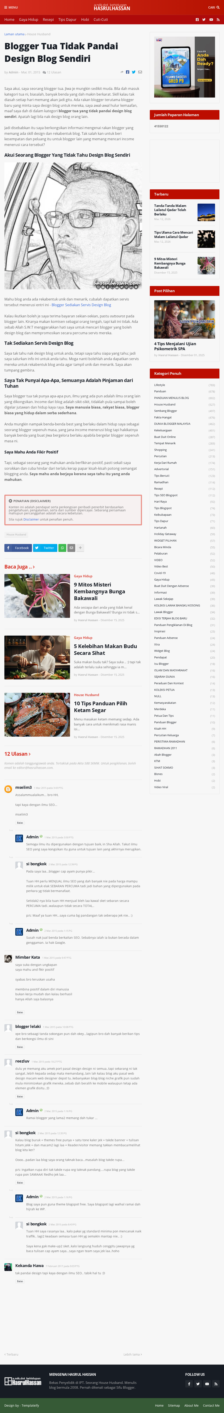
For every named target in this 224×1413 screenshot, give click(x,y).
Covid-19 (184, 573)
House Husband (39, 34)
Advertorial (184, 469)
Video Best (184, 566)
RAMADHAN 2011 (184, 748)
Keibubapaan (184, 515)
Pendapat (184, 657)
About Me (191, 1405)
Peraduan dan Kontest (184, 683)
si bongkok (36, 863)
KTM (184, 761)
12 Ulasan (54, 72)
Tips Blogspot (184, 508)
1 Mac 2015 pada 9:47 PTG (56, 957)
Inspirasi (184, 631)
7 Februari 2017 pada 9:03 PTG (63, 1266)
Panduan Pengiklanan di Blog (184, 625)
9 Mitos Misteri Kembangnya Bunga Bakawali (99, 591)
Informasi (184, 592)
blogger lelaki (28, 1026)
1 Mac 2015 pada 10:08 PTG (58, 1027)
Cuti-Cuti (101, 19)
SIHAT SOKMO (184, 768)
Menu (13, 7)
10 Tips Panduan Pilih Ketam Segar (100, 706)
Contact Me (211, 1405)
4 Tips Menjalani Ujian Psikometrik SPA (175, 346)
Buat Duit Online (184, 437)
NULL (184, 696)
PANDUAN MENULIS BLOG (184, 398)
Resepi (48, 19)
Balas (20, 822)
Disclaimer (31, 519)
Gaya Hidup (28, 19)
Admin (32, 836)
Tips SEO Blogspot (184, 495)
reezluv (22, 1061)
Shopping (184, 450)
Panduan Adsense (184, 638)
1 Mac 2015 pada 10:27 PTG (47, 1061)
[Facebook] (127, 72)
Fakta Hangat (184, 417)
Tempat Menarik (184, 443)
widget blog (184, 651)
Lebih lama (132, 1354)
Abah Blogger (184, 755)
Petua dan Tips (184, 716)
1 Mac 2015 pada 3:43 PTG (48, 787)
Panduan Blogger (184, 722)
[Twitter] (134, 72)
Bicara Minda (184, 547)
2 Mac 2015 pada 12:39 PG (63, 864)
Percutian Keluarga (184, 735)
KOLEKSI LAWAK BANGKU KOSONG (184, 605)
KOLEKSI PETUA (184, 690)
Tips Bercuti (184, 476)
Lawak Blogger (184, 612)
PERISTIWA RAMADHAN (184, 741)
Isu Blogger (184, 664)
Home (9, 19)
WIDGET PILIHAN (184, 541)
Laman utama (14, 34)
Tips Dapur (67, 19)
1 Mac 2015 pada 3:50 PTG (59, 837)
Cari (211, 7)
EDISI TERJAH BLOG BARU (184, 618)
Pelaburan (184, 553)
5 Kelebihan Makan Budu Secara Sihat (105, 649)
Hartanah (184, 528)
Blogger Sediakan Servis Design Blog (81, 304)
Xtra (184, 644)
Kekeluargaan (184, 430)
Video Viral (184, 787)
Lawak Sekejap (184, 599)
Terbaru (12, 1354)
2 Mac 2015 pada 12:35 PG (52, 1133)
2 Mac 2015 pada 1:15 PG (58, 930)
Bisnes (184, 774)
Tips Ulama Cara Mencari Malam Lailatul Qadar (173, 234)
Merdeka (184, 709)
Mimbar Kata (27, 957)
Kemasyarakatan (184, 703)
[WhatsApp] (62, 548)
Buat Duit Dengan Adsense (184, 586)
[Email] (140, 72)
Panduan (184, 391)
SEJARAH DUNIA (184, 677)
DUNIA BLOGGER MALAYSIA (184, 424)
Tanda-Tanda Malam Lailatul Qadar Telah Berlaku (170, 210)
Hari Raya (184, 501)
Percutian (184, 456)
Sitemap (174, 1405)
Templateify (30, 1405)
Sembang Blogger (184, 411)
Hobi (85, 19)
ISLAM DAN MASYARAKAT (184, 670)
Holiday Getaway (184, 534)
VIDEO (184, 560)
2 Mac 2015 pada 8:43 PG (62, 1224)
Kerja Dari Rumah (184, 463)
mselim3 (23, 787)
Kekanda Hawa (29, 1265)
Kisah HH (184, 729)
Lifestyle (184, 385)
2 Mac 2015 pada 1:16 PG (58, 1111)
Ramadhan (184, 482)
